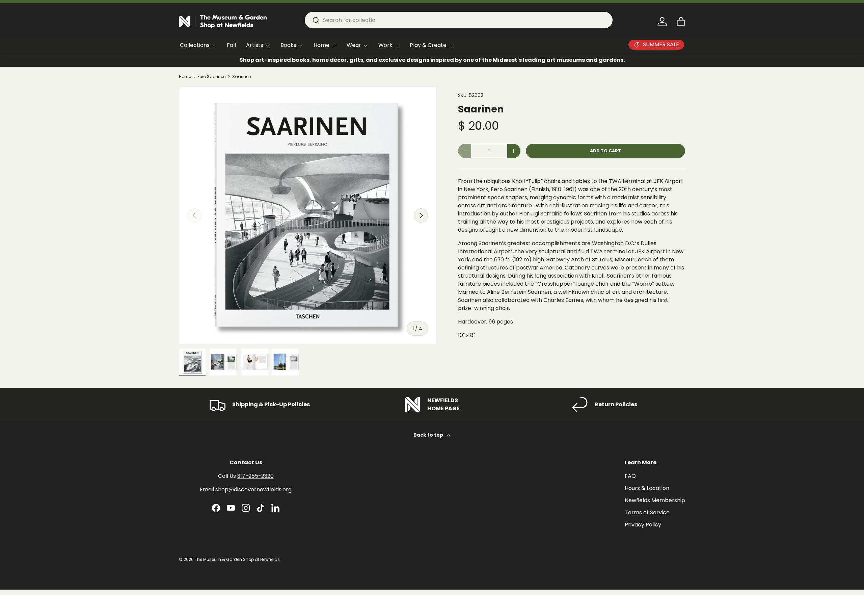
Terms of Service (647, 512)
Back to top (428, 435)
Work (385, 45)
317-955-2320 (255, 476)
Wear (354, 45)
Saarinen (241, 77)
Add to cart (605, 151)
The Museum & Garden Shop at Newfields (237, 559)
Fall (231, 45)
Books (288, 45)
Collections (195, 45)
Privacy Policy (643, 524)
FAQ (630, 476)
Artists (254, 45)
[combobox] (459, 20)
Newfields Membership (655, 500)
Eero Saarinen (211, 77)
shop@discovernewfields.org (253, 489)
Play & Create (428, 45)
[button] (681, 21)
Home (321, 45)
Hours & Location (647, 488)
